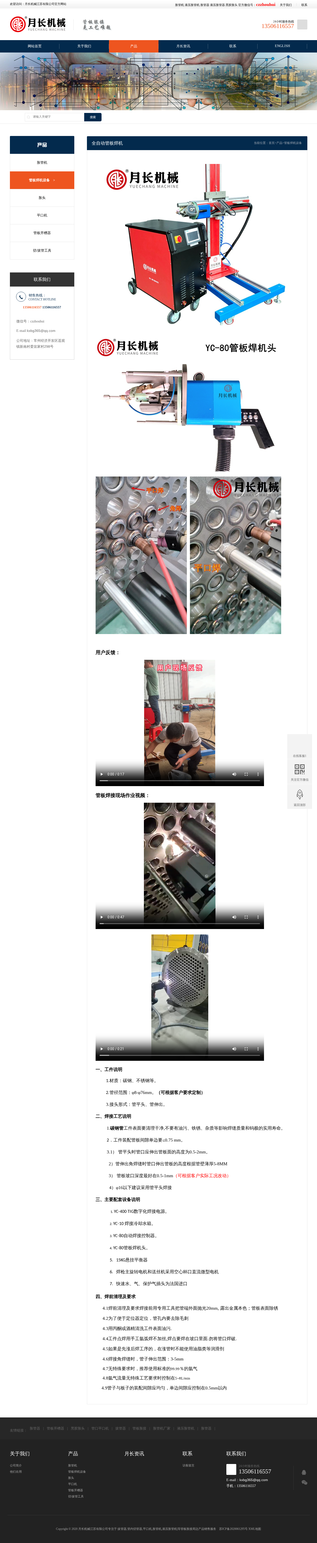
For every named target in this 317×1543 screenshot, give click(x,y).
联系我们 (236, 1453)
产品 (133, 46)
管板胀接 (139, 1428)
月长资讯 (183, 46)
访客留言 (188, 1465)
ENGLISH (282, 46)
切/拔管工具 (42, 250)
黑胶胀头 (232, 5)
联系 (304, 5)
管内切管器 (134, 1529)
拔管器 (120, 1428)
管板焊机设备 (42, 180)
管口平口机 (100, 1428)
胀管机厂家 (161, 1428)
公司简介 (16, 1465)
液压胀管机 (192, 5)
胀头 (42, 198)
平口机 (42, 215)
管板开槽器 (42, 233)
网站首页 (35, 46)
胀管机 (179, 5)
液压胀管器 (217, 5)
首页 (272, 143)
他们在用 (16, 1471)
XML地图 (254, 1529)
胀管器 (204, 5)
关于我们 (286, 5)
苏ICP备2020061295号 (233, 1529)
